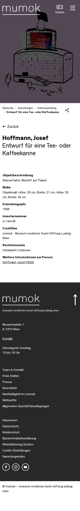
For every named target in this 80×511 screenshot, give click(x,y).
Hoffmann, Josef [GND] (18, 262)
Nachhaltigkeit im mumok (18, 394)
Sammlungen (25, 108)
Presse (7, 382)
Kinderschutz (11, 432)
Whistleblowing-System (17, 444)
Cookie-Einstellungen (16, 450)
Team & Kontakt (13, 369)
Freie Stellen (10, 375)
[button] (59, 10)
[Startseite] (21, 8)
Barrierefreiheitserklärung (19, 438)
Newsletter (9, 388)
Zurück (12, 127)
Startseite (8, 108)
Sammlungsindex (13, 456)
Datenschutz (10, 426)
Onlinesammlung (47, 108)
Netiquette (9, 400)
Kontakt (7, 338)
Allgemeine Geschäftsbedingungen (25, 406)
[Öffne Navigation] (72, 8)
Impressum (9, 420)
